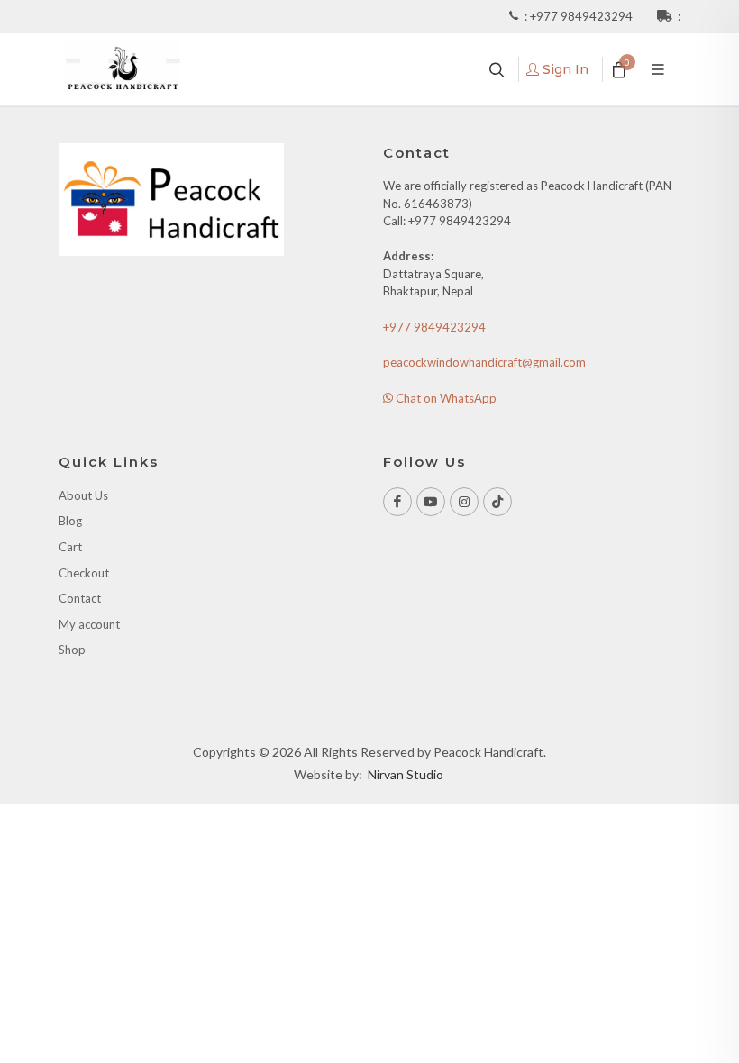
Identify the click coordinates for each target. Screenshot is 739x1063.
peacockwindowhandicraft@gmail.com (484, 362)
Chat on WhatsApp (445, 398)
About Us (83, 495)
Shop (72, 649)
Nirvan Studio (405, 774)
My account (89, 624)
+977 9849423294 (582, 16)
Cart (70, 547)
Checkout (84, 573)
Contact (80, 598)
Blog (70, 520)
